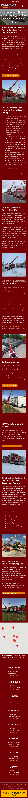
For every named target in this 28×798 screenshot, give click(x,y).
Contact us (5, 172)
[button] (22, 6)
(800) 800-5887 (14, 2)
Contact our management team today (13, 326)
